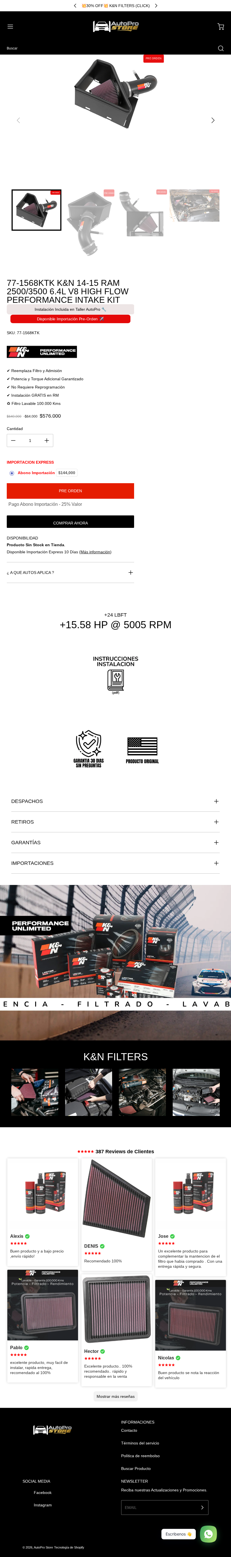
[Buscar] (218, 48)
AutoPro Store (43, 1547)
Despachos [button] (27, 801)
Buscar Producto (136, 1468)
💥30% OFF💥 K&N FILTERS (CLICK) (115, 5)
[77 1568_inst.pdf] (115, 679)
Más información (95, 552)
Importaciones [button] (32, 863)
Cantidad (15, 428)
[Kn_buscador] (70, 352)
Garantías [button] (26, 842)
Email (131, 1507)
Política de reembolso (140, 1456)
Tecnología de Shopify (69, 1547)
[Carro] (218, 26)
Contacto (129, 1430)
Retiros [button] (22, 822)
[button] (13, 26)
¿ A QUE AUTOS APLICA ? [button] (30, 572)
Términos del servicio (140, 1443)
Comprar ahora (70, 523)
